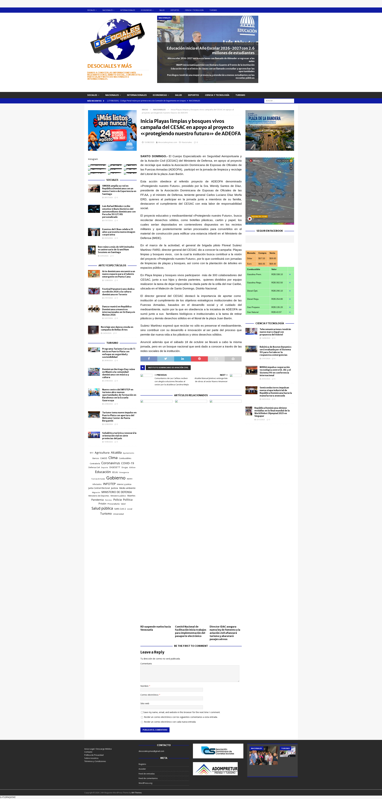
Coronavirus (110, 463)
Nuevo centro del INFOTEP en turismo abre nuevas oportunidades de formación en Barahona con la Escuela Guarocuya (119, 395)
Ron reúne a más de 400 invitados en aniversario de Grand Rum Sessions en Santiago (116, 250)
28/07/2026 (108, 197)
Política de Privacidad (94, 755)
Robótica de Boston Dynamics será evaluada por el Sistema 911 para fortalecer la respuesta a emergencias (275, 351)
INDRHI (129, 479)
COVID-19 (127, 463)
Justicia (114, 487)
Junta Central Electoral (99, 488)
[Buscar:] (279, 100)
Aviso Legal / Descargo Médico (98, 749)
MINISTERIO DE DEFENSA (116, 492)
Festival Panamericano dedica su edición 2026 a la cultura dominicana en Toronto (118, 292)
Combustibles (125, 458)
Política (128, 499)
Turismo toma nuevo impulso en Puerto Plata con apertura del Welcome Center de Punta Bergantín (119, 416)
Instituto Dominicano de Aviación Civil (168, 367)
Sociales (91, 10)
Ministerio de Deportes (98, 495)
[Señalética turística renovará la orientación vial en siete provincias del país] (94, 435)
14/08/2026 (266, 338)
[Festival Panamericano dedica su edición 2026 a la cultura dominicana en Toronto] (94, 291)
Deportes (175, 10)
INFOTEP (109, 484)
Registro (142, 764)
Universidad (118, 514)
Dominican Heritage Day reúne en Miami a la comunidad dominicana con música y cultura (118, 373)
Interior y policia (124, 484)
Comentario (146, 663)
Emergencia (124, 472)
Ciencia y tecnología (194, 10)
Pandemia (97, 499)
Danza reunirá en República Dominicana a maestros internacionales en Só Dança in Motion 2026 (118, 310)
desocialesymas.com (167, 142)
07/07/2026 (108, 220)
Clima (113, 457)
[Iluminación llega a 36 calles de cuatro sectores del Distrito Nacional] (263, 755)
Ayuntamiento (128, 453)
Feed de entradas (147, 773)
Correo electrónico (149, 694)
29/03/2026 (266, 379)
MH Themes (137, 792)
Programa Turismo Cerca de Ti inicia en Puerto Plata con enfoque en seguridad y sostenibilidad (118, 352)
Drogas (125, 467)
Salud (162, 10)
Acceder (142, 769)
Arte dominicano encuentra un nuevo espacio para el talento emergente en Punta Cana (118, 274)
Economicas (146, 10)
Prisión (102, 503)
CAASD (103, 458)
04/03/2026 (266, 399)
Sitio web (144, 703)
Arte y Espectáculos (112, 265)
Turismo (213, 10)
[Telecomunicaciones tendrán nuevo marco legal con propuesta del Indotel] (251, 331)
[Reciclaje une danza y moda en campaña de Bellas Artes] (93, 330)
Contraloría (95, 463)
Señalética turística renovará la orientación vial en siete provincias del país (119, 436)
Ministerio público (118, 496)
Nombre (144, 686)
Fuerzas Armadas (98, 479)
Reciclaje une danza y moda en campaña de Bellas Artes (117, 328)
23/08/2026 (108, 381)
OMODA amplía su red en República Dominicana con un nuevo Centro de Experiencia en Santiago (119, 189)
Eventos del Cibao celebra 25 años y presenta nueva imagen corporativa (118, 232)
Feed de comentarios (148, 778)
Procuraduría (114, 503)
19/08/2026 (108, 442)
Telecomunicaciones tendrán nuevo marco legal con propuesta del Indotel (275, 332)
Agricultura (102, 452)
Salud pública (102, 508)
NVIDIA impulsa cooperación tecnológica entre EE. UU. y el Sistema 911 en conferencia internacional (275, 371)
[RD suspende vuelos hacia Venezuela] (156, 512)
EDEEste (132, 467)
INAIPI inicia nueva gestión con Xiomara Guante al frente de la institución (215, 65)
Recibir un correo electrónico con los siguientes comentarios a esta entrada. (181, 717)
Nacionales (108, 10)
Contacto (88, 751)
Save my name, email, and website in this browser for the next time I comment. (181, 712)
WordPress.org (145, 783)
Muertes (131, 495)
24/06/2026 (107, 333)
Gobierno (115, 478)
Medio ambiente (127, 488)
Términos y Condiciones (95, 761)
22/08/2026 (108, 424)
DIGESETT (114, 467)
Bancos (96, 458)
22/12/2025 (261, 419)
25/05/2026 (104, 256)
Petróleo (108, 500)
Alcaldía (116, 452)
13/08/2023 (149, 142)
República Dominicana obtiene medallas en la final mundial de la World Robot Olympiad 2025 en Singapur (272, 412)
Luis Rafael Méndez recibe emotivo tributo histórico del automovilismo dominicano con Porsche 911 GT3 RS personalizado (119, 211)
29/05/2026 (108, 238)
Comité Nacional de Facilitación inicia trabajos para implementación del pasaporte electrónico (190, 631)
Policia (117, 499)
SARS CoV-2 (120, 508)
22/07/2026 (108, 318)
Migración (96, 492)
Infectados (97, 484)
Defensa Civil (94, 467)
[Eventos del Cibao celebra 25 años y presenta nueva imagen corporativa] (94, 232)
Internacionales (127, 10)
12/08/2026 (108, 280)
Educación (103, 471)
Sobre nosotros (91, 758)
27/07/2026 (108, 298)
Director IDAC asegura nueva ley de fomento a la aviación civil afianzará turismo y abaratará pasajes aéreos (225, 632)
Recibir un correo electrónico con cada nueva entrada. (170, 721)
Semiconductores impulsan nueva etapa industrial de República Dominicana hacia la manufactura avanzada (276, 391)
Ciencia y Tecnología (269, 323)
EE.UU (115, 472)
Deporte (104, 467)
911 (91, 452)
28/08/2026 (108, 360)
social (129, 509)
